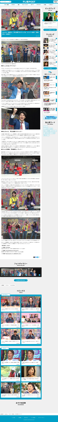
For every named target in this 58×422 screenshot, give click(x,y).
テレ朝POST (29, 2)
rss (57, 16)
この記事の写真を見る (20, 280)
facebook (57, 14)
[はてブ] (37, 257)
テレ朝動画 (2, 285)
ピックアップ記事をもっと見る (50, 29)
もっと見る (50, 68)
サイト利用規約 (33, 417)
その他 (45, 4)
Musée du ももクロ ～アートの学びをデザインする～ (13, 253)
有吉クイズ (45, 130)
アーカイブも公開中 (20, 251)
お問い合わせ (26, 417)
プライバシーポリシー (41, 417)
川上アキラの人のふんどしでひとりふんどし (12, 250)
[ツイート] (34, 257)
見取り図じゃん (46, 135)
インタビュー (51, 4)
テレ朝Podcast (46, 133)
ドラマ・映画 (6, 4)
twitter (57, 12)
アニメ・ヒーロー (25, 4)
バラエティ (13, 4)
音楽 (18, 4)
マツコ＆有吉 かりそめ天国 (48, 128)
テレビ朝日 (13, 417)
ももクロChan (8, 247)
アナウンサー (39, 4)
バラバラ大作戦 (52, 133)
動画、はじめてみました (52, 130)
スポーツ (32, 4)
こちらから (8, 245)
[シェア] (36, 257)
